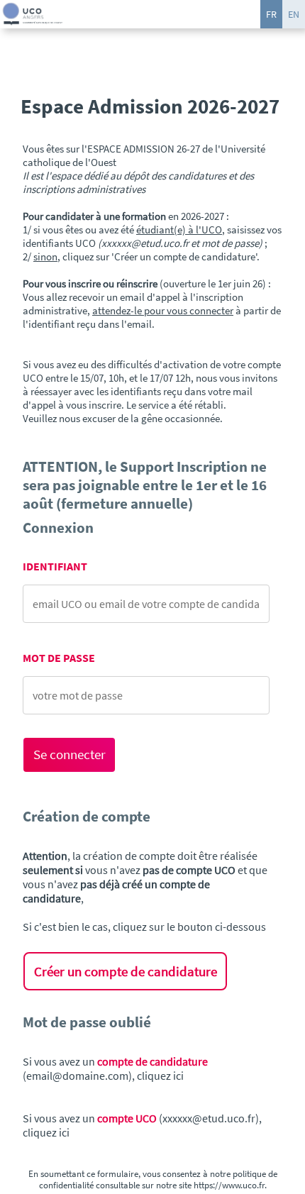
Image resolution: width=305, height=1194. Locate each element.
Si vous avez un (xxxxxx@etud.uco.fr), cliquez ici (142, 1125)
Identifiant (55, 566)
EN (293, 14)
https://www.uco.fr (229, 1184)
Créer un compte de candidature (125, 971)
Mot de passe (59, 658)
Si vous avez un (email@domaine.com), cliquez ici (115, 1068)
